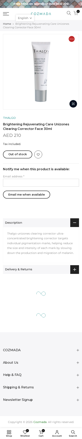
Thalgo (9, 118)
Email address (13, 176)
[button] (25, 18)
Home (7, 23)
